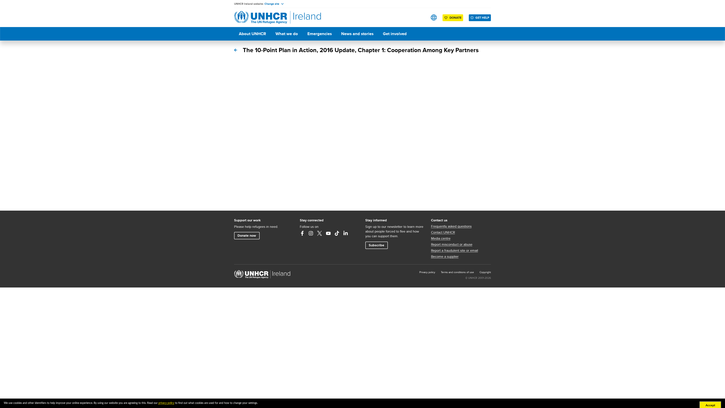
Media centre (440, 238)
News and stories (357, 34)
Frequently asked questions (451, 226)
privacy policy (166, 403)
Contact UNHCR (443, 232)
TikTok (337, 233)
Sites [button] (434, 17)
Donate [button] (455, 17)
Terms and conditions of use (457, 272)
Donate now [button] (247, 235)
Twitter (319, 233)
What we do (286, 34)
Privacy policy (427, 272)
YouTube (328, 233)
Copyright (485, 272)
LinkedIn (345, 233)
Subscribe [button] (376, 245)
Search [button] (422, 17)
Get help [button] (482, 17)
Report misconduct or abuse (451, 244)
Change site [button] (272, 4)
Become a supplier (445, 256)
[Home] (260, 17)
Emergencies (319, 34)
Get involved (395, 34)
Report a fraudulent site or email (454, 250)
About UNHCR (252, 34)
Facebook (302, 233)
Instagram (311, 233)
